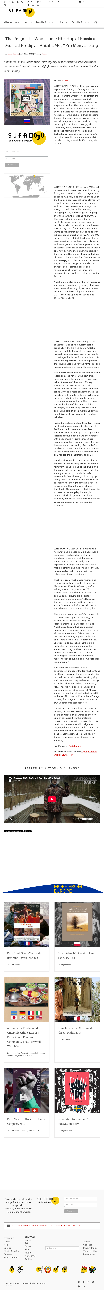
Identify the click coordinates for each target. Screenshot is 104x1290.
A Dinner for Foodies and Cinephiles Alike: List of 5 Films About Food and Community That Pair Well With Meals (24, 1037)
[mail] (84, 1286)
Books (28, 1246)
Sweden (68, 1131)
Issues (28, 1240)
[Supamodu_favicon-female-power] (83, 1267)
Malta (67, 1039)
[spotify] (93, 1282)
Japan (42, 1053)
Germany (30, 1053)
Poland (68, 965)
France (17, 965)
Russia (44, 54)
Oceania (8, 1254)
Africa (7, 1242)
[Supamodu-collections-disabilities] (20, 1267)
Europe (7, 1248)
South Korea (12, 1056)
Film (27, 1250)
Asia (6, 1245)
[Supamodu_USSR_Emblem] (47, 1267)
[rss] (79, 1286)
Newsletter (89, 1254)
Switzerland (23, 1056)
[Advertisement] (27, 219)
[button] (95, 22)
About (86, 1242)
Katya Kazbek (13, 54)
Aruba (17, 1053)
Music (28, 1253)
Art (26, 1243)
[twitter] (79, 1282)
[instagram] (88, 1282)
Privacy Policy (90, 1248)
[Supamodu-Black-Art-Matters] (56, 1267)
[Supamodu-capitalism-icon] (11, 1267)
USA (30, 1056)
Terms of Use (90, 1251)
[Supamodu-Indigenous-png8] (92, 1267)
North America (11, 1251)
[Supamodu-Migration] (39, 1267)
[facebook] (84, 1282)
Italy (37, 1053)
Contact (87, 1245)
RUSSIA (65, 80)
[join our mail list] (48, 1196)
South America (11, 1258)
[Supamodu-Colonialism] (64, 1267)
